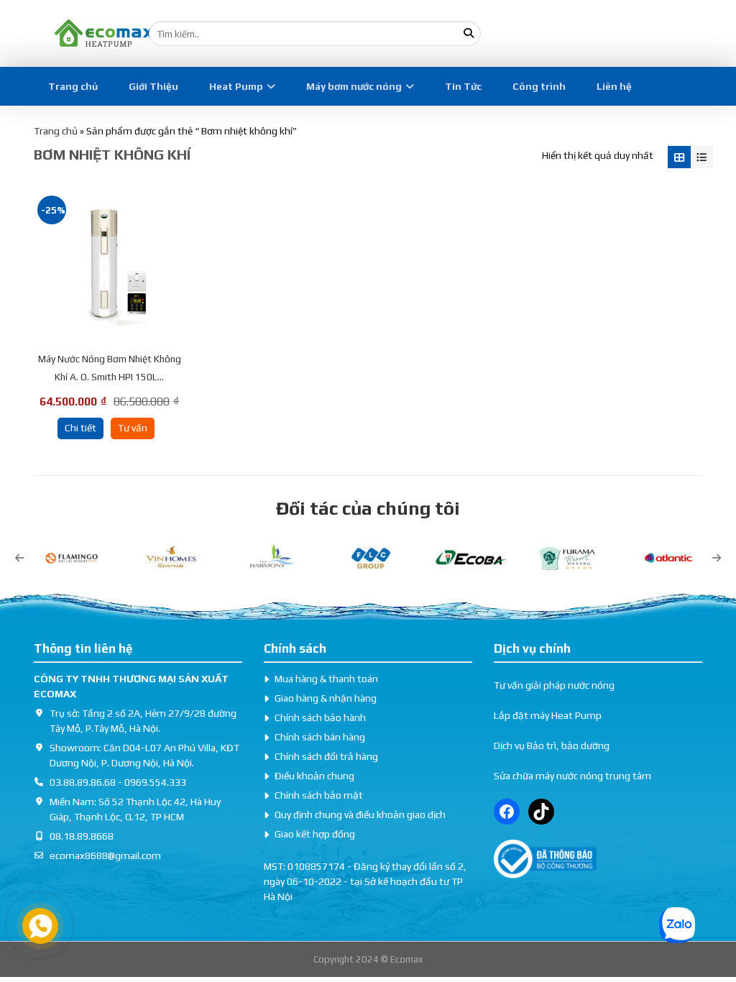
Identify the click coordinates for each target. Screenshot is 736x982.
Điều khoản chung (314, 775)
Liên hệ (614, 86)
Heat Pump (236, 86)
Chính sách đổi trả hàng (326, 756)
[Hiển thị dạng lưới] (679, 157)
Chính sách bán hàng (320, 737)
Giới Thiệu (153, 86)
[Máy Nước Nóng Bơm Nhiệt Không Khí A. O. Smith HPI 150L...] (109, 267)
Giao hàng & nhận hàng (326, 698)
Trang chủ (73, 86)
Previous (19, 558)
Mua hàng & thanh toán (326, 678)
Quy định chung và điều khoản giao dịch (360, 814)
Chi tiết (80, 427)
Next (716, 558)
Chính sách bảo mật (319, 795)
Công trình (539, 86)
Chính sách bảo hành (320, 717)
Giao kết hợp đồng (315, 834)
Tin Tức (463, 86)
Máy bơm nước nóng (354, 86)
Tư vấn (132, 427)
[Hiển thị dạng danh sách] (702, 157)
